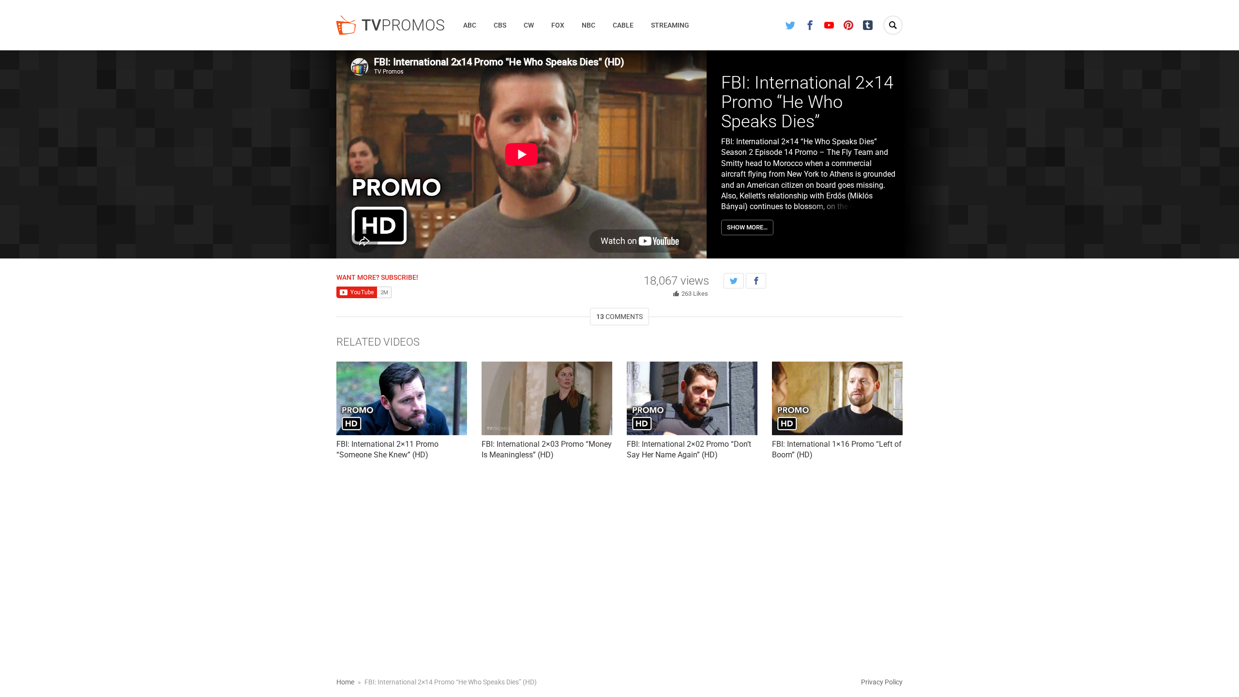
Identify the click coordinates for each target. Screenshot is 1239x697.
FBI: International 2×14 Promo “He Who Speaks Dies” (807, 102)
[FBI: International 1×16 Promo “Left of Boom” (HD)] (837, 398)
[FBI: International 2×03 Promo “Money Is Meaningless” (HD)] (547, 398)
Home (345, 682)
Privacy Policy (882, 682)
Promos (403, 25)
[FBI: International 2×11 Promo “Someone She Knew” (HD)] (401, 398)
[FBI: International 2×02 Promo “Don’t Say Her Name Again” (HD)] (692, 398)
